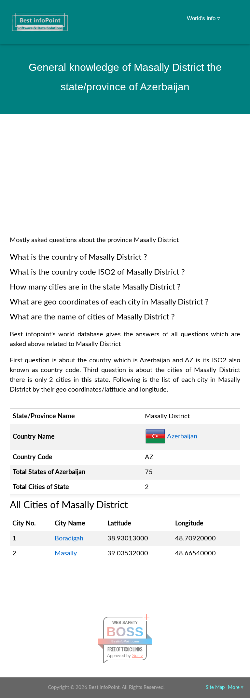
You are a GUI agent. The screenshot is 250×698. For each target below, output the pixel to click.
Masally (66, 553)
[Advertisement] (125, 183)
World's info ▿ (203, 18)
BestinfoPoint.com (125, 641)
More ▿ (235, 687)
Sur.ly (137, 655)
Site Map (215, 687)
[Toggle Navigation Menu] (232, 14)
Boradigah (69, 538)
